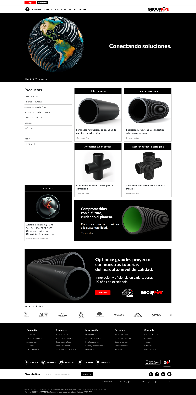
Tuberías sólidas (31, 96)
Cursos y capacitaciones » (95, 346)
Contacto (83, 9)
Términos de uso (135, 382)
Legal (125, 382)
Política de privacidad (148, 382)
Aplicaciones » (32, 342)
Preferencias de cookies (164, 382)
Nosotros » (31, 334)
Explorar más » (132, 138)
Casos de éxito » (33, 349)
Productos (48, 9)
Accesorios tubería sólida (35, 107)
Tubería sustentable (33, 117)
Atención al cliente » (151, 334)
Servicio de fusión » (122, 334)
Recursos (28, 139)
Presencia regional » (34, 338)
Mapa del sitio (118, 382)
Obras (27, 133)
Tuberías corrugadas (33, 102)
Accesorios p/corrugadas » (66, 349)
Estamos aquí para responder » (37, 238)
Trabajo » (147, 342)
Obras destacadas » (93, 338)
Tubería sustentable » (64, 342)
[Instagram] (163, 374)
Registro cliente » (150, 349)
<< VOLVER (29, 144)
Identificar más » (133, 193)
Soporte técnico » (121, 342)
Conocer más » (82, 138)
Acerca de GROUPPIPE (105, 382)
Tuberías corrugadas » (64, 338)
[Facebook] (157, 374)
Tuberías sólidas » (62, 334)
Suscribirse (42, 3)
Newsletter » (90, 349)
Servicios (72, 9)
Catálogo (28, 123)
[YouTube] (169, 374)
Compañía (36, 9)
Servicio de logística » (123, 338)
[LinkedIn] (151, 374)
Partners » (148, 346)
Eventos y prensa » (92, 342)
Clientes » (30, 346)
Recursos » (119, 349)
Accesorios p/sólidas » (64, 346)
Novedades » (90, 334)
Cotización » (148, 338)
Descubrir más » (83, 193)
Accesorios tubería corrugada (37, 112)
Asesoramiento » (121, 346)
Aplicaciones (60, 9)
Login (30, 3)
